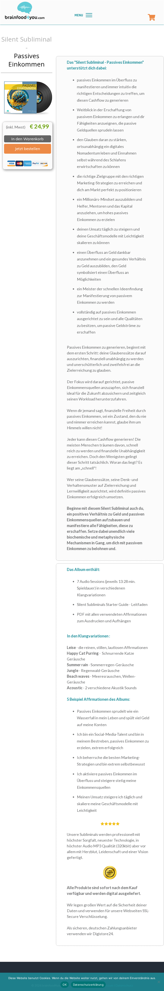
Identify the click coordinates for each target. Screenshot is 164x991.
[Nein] (159, 982)
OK (65, 984)
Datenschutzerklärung (88, 984)
